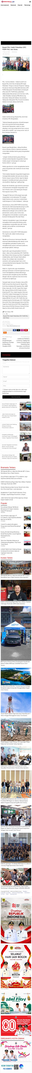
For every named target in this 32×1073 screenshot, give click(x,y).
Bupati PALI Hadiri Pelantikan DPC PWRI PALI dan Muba (15, 317)
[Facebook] (14, 330)
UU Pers (3, 894)
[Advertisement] (16, 23)
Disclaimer (27, 892)
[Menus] (30, 1)
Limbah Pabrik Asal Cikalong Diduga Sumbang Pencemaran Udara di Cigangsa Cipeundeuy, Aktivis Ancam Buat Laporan (9, 428)
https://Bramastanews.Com (13, 326)
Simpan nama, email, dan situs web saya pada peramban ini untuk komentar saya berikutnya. (14, 391)
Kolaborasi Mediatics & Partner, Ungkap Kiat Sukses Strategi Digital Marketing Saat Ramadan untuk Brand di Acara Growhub (23, 342)
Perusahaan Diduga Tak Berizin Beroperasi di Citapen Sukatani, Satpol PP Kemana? (9, 456)
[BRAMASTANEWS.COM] (8, 1)
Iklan (7, 894)
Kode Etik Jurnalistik (5, 892)
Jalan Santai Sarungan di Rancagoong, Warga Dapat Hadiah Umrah (9, 415)
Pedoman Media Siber (17, 892)
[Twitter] (18, 330)
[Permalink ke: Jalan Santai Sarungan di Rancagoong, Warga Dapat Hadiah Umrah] (25, 416)
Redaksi (25, 891)
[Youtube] (26, 330)
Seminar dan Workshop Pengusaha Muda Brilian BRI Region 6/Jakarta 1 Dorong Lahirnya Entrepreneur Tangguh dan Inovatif (15, 828)
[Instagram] (22, 330)
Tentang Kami (13, 894)
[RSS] (5, 333)
